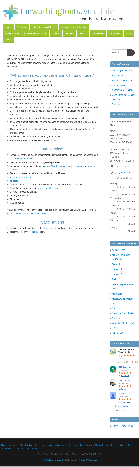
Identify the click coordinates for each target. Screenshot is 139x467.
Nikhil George (124, 367)
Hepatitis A (117, 269)
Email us (116, 104)
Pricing (83, 33)
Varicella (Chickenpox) (123, 323)
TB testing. (15, 181)
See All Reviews (122, 406)
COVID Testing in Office (44, 27)
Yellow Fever (118, 250)
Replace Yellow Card (122, 80)
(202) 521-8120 (122, 172)
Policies (69, 33)
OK (129, 52)
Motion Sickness (74, 166)
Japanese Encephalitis (123, 313)
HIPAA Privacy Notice (122, 426)
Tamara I (122, 393)
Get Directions (122, 166)
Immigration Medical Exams (74, 27)
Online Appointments (122, 70)
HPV (114, 328)
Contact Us (115, 33)
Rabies (115, 308)
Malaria (46, 166)
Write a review (122, 410)
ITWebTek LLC (95, 454)
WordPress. (92, 460)
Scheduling (98, 33)
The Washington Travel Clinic (54, 460)
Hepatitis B (117, 274)
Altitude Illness (58, 166)
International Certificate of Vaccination (28, 213)
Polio (114, 279)
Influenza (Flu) (119, 333)
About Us (22, 27)
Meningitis (117, 294)
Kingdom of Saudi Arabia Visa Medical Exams (26, 33)
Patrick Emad (124, 380)
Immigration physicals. (20, 177)
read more (125, 375)
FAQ (129, 33)
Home (8, 27)
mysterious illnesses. (48, 188)
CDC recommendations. (21, 159)
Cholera (116, 318)
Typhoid (116, 264)
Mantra (82, 460)
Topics (56, 33)
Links (8, 40)
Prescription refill (120, 75)
